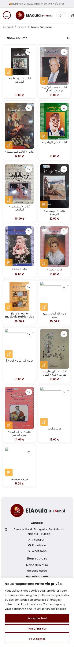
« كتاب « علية (19, 269)
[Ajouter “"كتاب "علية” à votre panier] (9, 262)
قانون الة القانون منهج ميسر (55, 315)
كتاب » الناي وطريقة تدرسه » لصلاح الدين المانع (54, 374)
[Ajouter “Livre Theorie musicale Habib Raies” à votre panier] (9, 307)
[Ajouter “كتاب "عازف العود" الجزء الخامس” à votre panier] (9, 425)
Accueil (8, 27)
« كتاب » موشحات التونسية (54, 212)
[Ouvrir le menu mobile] (7, 15)
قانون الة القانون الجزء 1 (19, 361)
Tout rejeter (37, 639)
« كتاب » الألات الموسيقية (19, 152)
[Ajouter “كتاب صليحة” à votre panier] (44, 422)
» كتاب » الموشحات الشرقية (19, 80)
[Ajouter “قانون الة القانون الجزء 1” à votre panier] (9, 354)
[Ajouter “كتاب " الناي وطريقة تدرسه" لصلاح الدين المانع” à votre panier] (44, 365)
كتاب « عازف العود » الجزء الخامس (19, 433)
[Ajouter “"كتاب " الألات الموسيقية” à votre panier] (9, 145)
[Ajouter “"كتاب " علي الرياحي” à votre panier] (44, 135)
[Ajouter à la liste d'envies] (28, 52)
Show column (17, 38)
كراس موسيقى (19, 479)
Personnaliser (37, 628)
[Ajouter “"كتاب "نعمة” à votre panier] (44, 263)
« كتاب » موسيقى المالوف (19, 208)
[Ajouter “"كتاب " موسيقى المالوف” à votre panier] (9, 200)
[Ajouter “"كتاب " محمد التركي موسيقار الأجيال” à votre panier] (44, 81)
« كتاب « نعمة (54, 269)
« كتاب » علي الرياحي (54, 142)
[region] (37, 612)
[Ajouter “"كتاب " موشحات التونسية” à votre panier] (44, 204)
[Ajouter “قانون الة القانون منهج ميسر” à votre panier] (44, 307)
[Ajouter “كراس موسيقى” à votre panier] (9, 472)
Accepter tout (37, 618)
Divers (22, 27)
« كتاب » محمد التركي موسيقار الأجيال (54, 89)
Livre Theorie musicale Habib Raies (19, 315)
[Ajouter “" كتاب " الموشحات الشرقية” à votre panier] (9, 72)
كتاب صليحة (54, 428)
